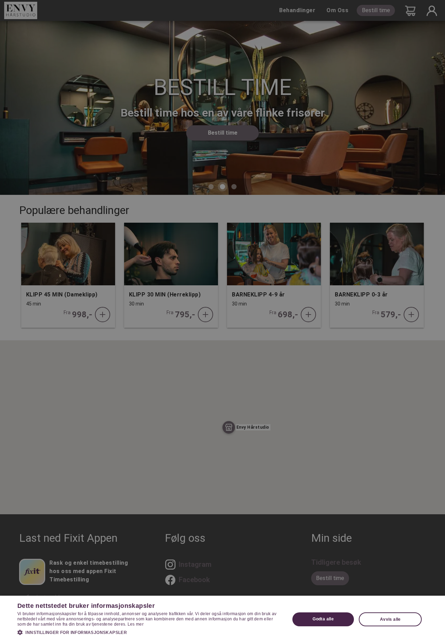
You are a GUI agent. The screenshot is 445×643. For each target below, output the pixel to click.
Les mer (136, 624)
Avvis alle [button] (390, 619)
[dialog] (222, 619)
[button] (149, 632)
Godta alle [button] (323, 619)
